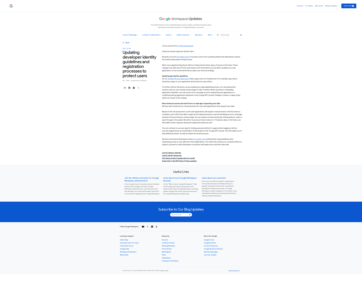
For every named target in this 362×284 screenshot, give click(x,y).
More (210, 35)
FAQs (164, 255)
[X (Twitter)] (147, 226)
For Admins (309, 6)
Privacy (162, 270)
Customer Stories (168, 243)
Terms (166, 270)
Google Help (124, 249)
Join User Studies (210, 255)
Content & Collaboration (151, 35)
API (124, 80)
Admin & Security (183, 35)
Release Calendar (331, 6)
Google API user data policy (178, 79)
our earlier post (199, 139)
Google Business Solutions (213, 249)
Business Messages (211, 252)
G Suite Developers (185, 46)
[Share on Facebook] (134, 88)
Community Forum (126, 246)
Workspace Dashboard (128, 252)
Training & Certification (170, 261)
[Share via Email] (125, 88)
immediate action (183, 57)
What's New (124, 255)
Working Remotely (168, 246)
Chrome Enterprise (211, 246)
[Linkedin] (152, 226)
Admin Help (124, 240)
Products (300, 6)
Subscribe (349, 6)
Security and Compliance (139, 80)
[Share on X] (138, 88)
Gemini (169, 35)
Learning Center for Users (129, 243)
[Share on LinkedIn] (129, 88)
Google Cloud (209, 240)
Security (165, 240)
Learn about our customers (214, 178)
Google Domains (210, 243)
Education (199, 35)
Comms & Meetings (130, 35)
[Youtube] (143, 226)
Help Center (319, 6)
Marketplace (166, 252)
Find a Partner (167, 249)
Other (128, 80)
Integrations (166, 258)
